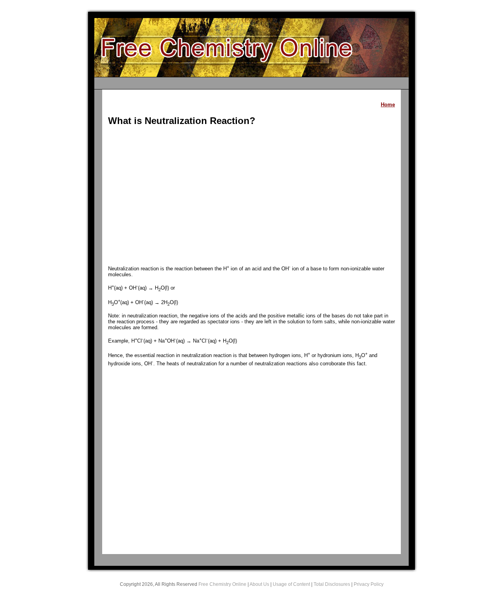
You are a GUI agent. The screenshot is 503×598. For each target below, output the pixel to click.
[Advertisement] (251, 196)
